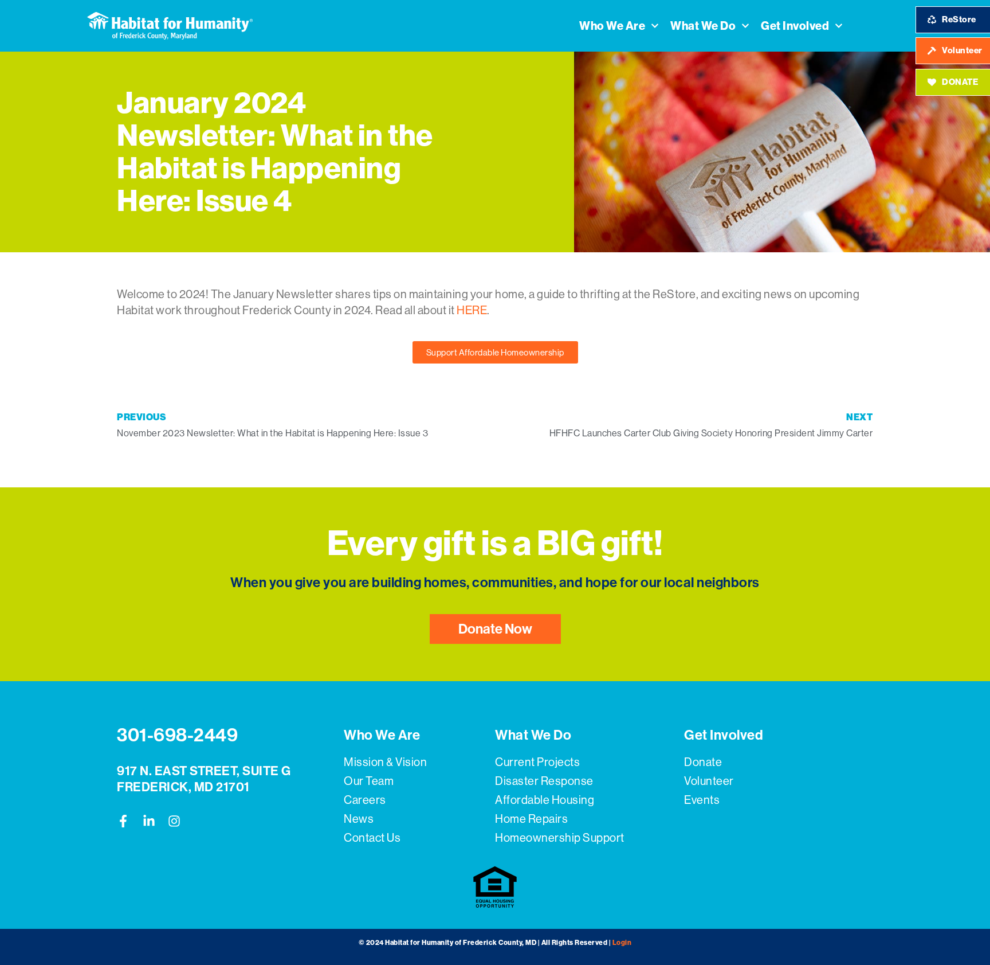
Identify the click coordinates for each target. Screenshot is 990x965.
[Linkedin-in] (149, 821)
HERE (472, 310)
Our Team (369, 781)
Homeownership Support (559, 838)
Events (702, 800)
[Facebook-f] (123, 821)
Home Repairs (531, 819)
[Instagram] (174, 821)
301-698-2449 (177, 735)
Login (622, 943)
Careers (365, 800)
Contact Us (372, 838)
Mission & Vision (385, 762)
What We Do (703, 26)
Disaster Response (544, 781)
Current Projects (537, 762)
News (359, 819)
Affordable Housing (544, 800)
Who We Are (612, 26)
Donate (703, 762)
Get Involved (795, 26)
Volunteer (709, 781)
